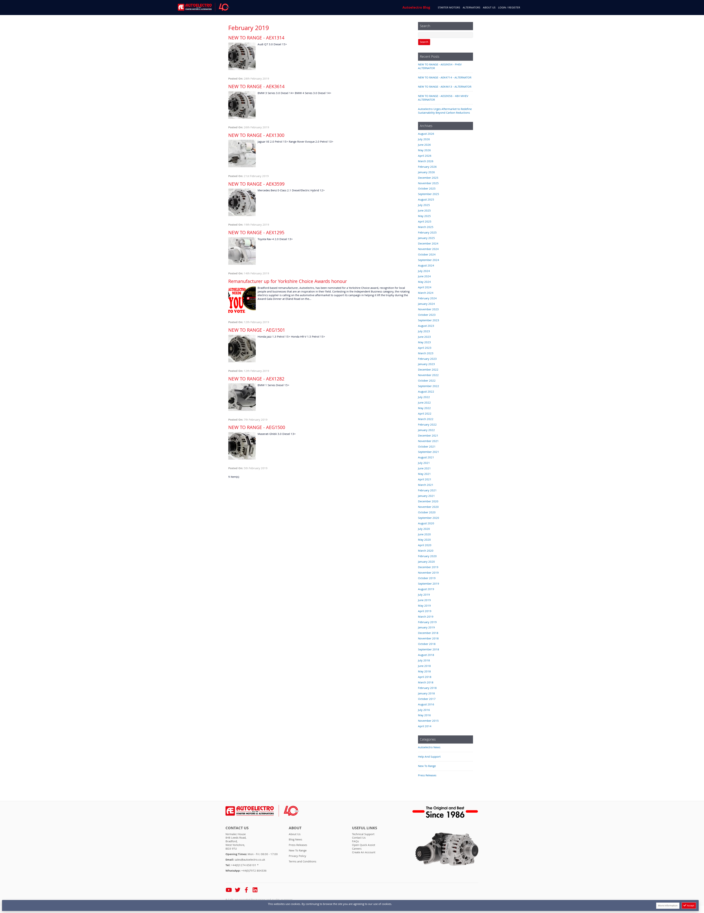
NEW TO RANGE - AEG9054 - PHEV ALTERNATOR (440, 66)
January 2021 (426, 496)
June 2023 (424, 336)
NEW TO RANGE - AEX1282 (256, 379)
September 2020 (428, 518)
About (295, 828)
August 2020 (426, 523)
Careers (357, 848)
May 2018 (424, 671)
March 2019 (425, 616)
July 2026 (424, 139)
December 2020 (428, 501)
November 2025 (428, 183)
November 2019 (428, 572)
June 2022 (424, 402)
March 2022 (425, 419)
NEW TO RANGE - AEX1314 (256, 38)
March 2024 (425, 292)
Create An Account (363, 852)
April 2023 (424, 347)
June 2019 (424, 600)
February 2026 (427, 166)
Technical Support (363, 834)
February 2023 (427, 358)
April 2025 (424, 221)
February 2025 (427, 232)
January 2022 (426, 430)
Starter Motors (449, 7)
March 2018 (425, 682)
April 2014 (424, 726)
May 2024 (424, 282)
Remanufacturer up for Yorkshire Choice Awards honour (287, 281)
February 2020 (427, 556)
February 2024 (427, 298)
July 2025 (424, 205)
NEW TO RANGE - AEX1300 (256, 135)
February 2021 (427, 490)
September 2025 (428, 194)
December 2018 (428, 633)
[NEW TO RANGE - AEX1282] (242, 397)
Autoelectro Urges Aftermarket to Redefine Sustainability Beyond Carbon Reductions (445, 110)
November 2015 (428, 720)
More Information (668, 905)
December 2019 (428, 567)
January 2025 (426, 238)
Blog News (295, 839)
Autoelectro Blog (416, 7)
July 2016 (424, 710)
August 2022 (426, 391)
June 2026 (424, 144)
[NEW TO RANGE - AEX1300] (242, 154)
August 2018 (426, 655)
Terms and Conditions (302, 861)
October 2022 (427, 380)
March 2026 (425, 161)
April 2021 (424, 479)
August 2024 (426, 265)
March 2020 (425, 550)
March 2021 (425, 485)
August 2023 (426, 325)
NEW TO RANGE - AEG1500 (256, 427)
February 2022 (427, 424)
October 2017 (427, 699)
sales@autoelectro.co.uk (250, 859)
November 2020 (428, 507)
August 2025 (426, 199)
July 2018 (424, 660)
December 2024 (428, 243)
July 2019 (424, 594)
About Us (489, 7)
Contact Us (237, 828)
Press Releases (427, 775)
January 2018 (426, 693)
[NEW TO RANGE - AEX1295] (242, 251)
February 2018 (427, 688)
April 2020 (424, 545)
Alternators (471, 7)
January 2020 (426, 561)
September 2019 (428, 583)
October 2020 (427, 512)
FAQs (355, 841)
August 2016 (426, 704)
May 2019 (424, 605)
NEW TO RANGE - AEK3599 (256, 184)
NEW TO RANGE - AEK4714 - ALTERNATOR (444, 77)
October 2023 (427, 314)
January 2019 (426, 627)
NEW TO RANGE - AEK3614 (256, 86)
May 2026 (424, 150)
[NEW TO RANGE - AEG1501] (242, 349)
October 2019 (427, 578)
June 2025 (424, 210)
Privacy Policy (297, 856)
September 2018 (428, 649)
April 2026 (424, 155)
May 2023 (424, 342)
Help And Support (429, 756)
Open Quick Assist (363, 845)
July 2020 (424, 529)
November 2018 (428, 638)
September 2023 (428, 320)
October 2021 (427, 446)
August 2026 (426, 133)
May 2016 (424, 715)
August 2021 (426, 457)
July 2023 (424, 331)
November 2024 (428, 249)
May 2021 (424, 474)
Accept (690, 905)
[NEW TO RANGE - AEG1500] (242, 446)
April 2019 (424, 611)
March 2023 (425, 353)
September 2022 (428, 386)
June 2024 (424, 276)
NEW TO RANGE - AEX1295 (256, 232)
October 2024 (427, 254)
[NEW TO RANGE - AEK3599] (242, 203)
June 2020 (424, 534)
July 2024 (424, 271)
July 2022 (424, 397)
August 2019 (426, 589)
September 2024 (428, 260)
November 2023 (428, 309)
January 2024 (426, 303)
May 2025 (424, 216)
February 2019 (427, 622)
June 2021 (424, 468)
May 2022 (424, 408)
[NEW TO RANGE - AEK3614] (242, 105)
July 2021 (424, 463)
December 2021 (428, 435)
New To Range (427, 766)
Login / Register (509, 7)
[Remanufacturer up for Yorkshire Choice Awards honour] (242, 300)
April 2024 (424, 287)
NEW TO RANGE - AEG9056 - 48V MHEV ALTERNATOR (443, 97)
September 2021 (428, 452)
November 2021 (428, 441)
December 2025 (428, 177)
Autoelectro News (429, 747)
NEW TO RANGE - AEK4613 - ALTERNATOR (444, 86)
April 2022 (424, 413)
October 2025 (427, 188)
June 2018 (424, 666)
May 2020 (424, 539)
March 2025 (425, 227)
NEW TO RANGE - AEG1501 (256, 330)
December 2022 (428, 369)
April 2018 (424, 677)
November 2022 (428, 375)
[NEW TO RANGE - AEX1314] (242, 57)
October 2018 (427, 644)
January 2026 (426, 172)
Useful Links (364, 828)
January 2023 (426, 364)
